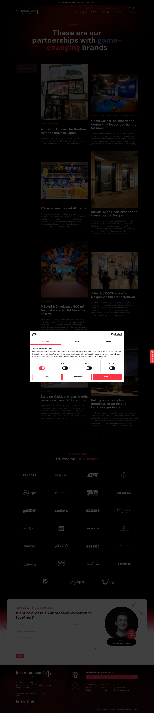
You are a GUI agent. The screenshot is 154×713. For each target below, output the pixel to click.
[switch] (65, 368)
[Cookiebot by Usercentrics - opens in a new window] (113, 334)
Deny (47, 377)
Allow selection (77, 377)
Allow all (107, 377)
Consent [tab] (45, 341)
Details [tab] (77, 341)
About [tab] (108, 341)
